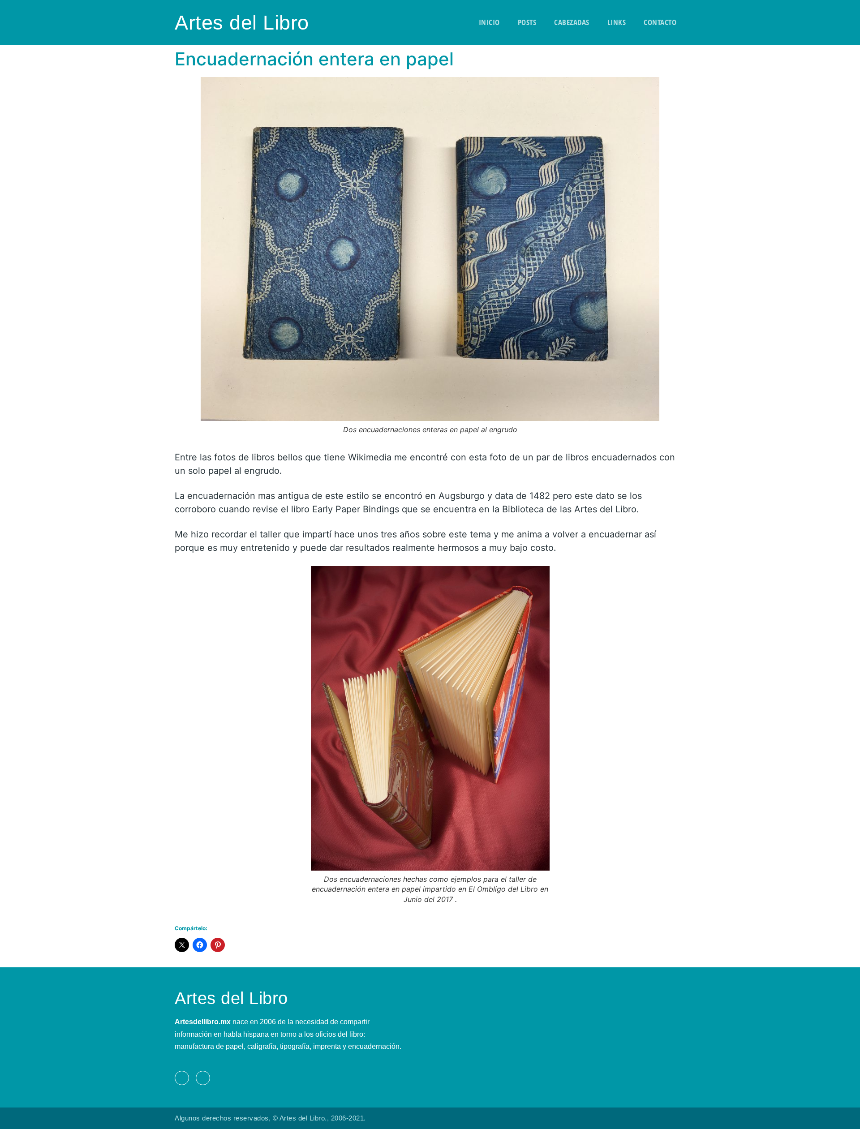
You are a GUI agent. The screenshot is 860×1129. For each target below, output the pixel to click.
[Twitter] (203, 1078)
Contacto (660, 22)
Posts (527, 22)
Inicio (489, 22)
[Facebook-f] (182, 1078)
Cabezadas (571, 22)
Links (616, 22)
